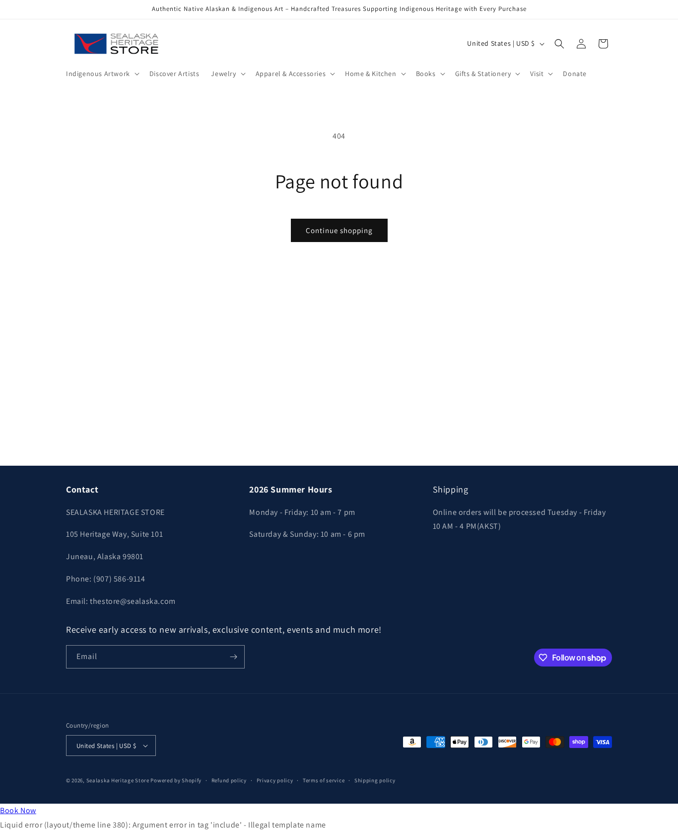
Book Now (18, 810)
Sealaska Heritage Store (117, 780)
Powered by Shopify (176, 780)
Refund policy (229, 780)
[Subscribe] (233, 656)
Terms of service (323, 780)
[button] (101, 73)
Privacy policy (275, 780)
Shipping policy (375, 780)
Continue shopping (339, 230)
